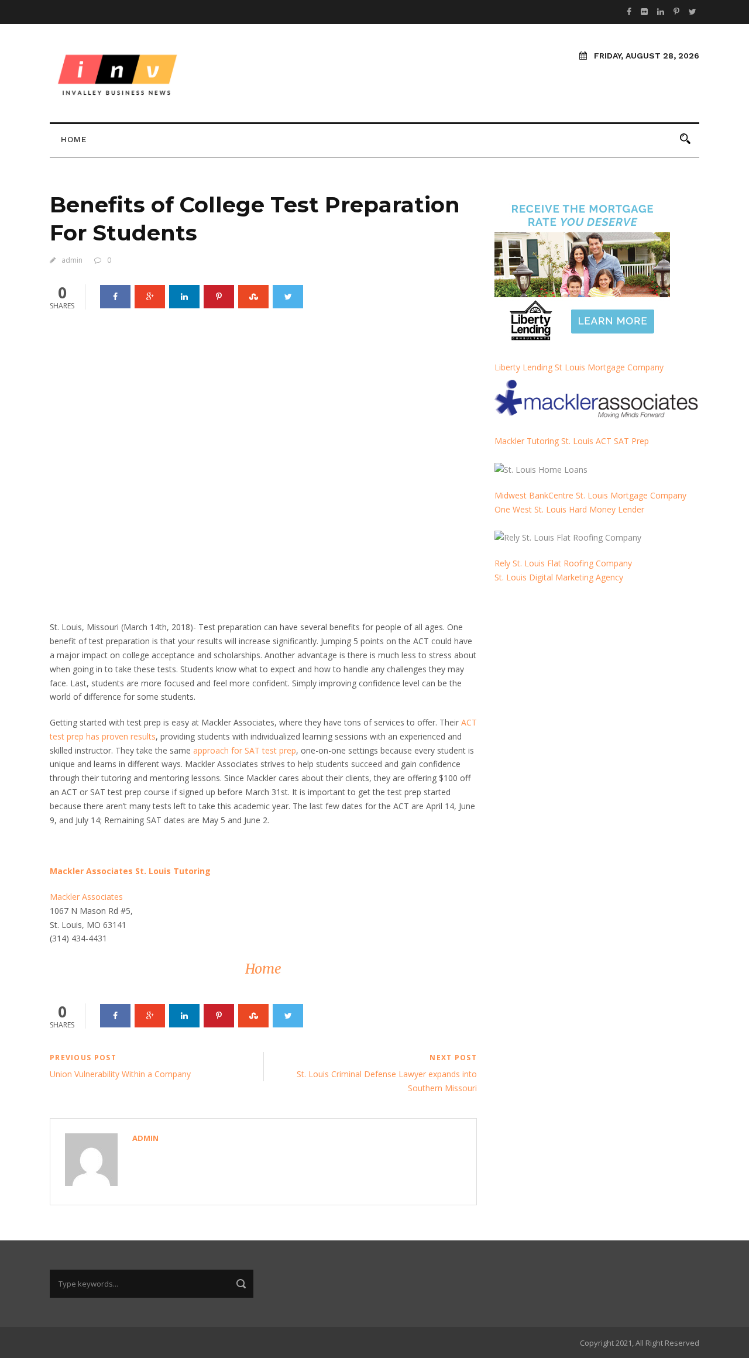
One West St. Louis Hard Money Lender (569, 509)
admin (72, 260)
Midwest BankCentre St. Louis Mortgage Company (590, 495)
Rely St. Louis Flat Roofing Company (563, 563)
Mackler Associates (86, 896)
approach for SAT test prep (244, 750)
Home (74, 139)
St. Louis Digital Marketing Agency (560, 577)
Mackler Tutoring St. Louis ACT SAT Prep (571, 440)
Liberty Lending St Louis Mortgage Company (579, 367)
